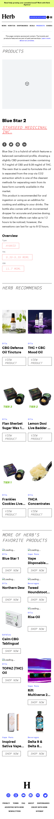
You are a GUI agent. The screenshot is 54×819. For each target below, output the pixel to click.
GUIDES (49, 25)
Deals (32, 25)
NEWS (4, 25)
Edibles (6, 634)
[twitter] (11, 144)
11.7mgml (13, 268)
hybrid (11, 245)
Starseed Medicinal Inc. (24, 129)
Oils (4, 343)
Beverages (33, 583)
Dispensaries (22, 25)
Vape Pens (33, 554)
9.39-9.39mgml (17, 257)
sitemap (39, 811)
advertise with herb (38, 17)
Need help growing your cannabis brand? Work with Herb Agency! (27, 4)
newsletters (15, 811)
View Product (10, 361)
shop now (11, 570)
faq (23, 803)
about (31, 803)
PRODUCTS (40, 25)
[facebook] (4, 144)
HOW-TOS (11, 25)
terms (16, 803)
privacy (6, 803)
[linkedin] (24, 144)
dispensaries (43, 803)
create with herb (39, 807)
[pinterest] (18, 144)
